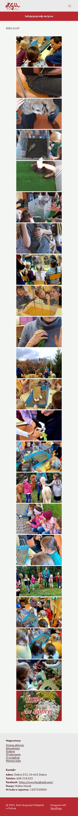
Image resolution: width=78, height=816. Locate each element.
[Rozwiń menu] (69, 6)
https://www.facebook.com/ (36, 782)
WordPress (56, 808)
